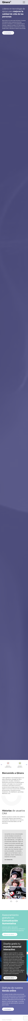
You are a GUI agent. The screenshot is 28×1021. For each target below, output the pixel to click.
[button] (26, 764)
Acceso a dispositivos (19, 766)
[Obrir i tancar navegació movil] (24, 2)
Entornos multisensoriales (8, 766)
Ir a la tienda (7, 33)
